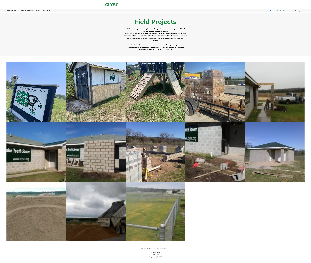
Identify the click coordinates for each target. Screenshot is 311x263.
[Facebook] (271, 10)
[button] (22, 10)
